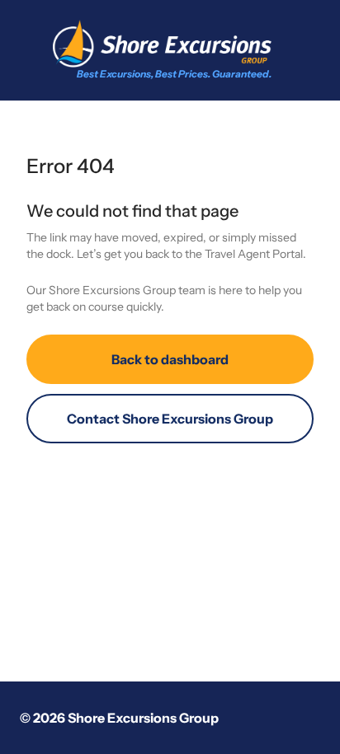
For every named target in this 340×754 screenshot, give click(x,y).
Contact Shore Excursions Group (170, 418)
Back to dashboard (170, 359)
